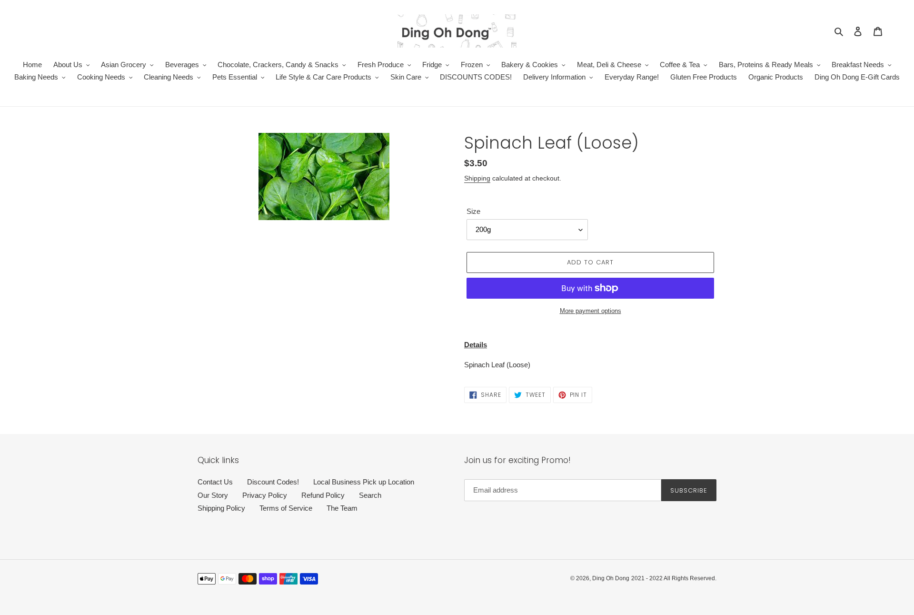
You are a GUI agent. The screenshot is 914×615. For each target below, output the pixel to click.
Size (473, 211)
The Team (342, 508)
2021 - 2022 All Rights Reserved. (673, 578)
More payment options (590, 310)
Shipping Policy (221, 508)
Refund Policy (323, 495)
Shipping (477, 178)
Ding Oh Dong (610, 578)
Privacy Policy (264, 495)
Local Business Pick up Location (363, 482)
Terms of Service (285, 508)
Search (370, 495)
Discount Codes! (273, 482)
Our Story (213, 495)
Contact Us (215, 482)
